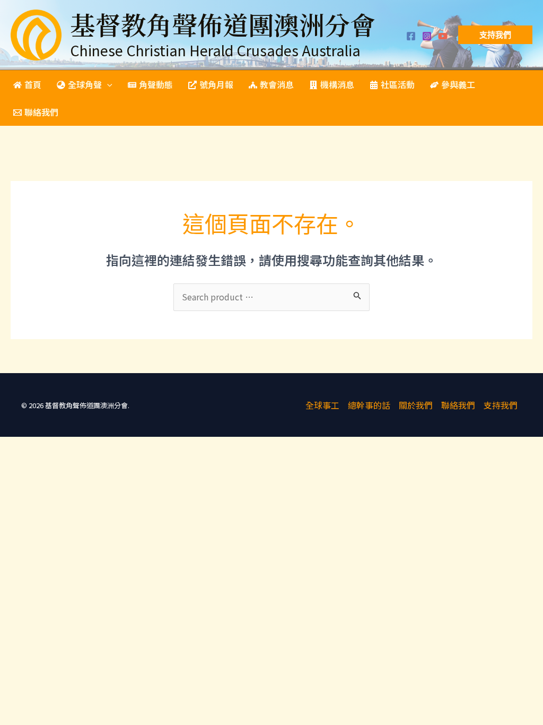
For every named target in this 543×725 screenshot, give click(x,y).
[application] (107, 84)
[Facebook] (411, 36)
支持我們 (501, 405)
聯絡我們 (458, 405)
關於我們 (416, 405)
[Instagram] (427, 36)
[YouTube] (443, 36)
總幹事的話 (369, 405)
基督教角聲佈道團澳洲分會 (222, 24)
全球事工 (322, 405)
